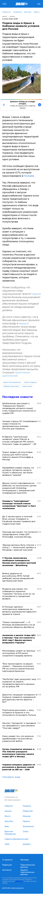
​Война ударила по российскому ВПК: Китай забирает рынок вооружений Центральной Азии (18, 577)
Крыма (36, 294)
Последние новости (17, 397)
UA (38, 4)
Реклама (24, 860)
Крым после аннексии (12, 382)
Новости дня (27, 386)
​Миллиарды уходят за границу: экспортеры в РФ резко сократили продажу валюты (19, 653)
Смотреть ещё (11, 777)
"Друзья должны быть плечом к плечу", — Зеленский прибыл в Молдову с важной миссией (19, 547)
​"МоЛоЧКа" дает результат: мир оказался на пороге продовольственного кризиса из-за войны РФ (19, 683)
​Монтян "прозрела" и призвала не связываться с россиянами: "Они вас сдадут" (19, 725)
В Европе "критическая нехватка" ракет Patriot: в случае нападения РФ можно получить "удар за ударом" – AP (19, 440)
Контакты (6, 870)
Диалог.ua (19, 881)
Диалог (4, 16)
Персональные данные (27, 866)
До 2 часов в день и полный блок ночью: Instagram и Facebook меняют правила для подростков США (18, 520)
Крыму (23, 323)
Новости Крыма (30, 382)
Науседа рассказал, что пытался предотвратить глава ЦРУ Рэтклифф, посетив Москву (19, 534)
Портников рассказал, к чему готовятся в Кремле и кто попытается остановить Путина (19, 712)
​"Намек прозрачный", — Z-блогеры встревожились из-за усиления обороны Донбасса (18, 624)
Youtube (29, 175)
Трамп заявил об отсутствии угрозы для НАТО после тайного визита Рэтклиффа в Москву (17, 456)
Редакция (7, 865)
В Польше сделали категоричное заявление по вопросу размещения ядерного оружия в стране (19, 610)
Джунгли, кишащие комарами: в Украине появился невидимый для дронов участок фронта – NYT (19, 698)
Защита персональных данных (27, 872)
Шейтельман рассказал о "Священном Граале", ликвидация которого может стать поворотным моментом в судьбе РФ (19, 408)
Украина (12, 16)
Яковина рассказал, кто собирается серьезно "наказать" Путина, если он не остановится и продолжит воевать (18, 594)
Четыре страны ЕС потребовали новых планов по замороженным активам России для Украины (19, 425)
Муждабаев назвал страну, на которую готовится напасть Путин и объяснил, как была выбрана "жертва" (18, 471)
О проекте (7, 860)
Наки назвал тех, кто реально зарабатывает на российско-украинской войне (18, 738)
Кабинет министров (11, 386)
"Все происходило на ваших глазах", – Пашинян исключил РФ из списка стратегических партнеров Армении (18, 667)
